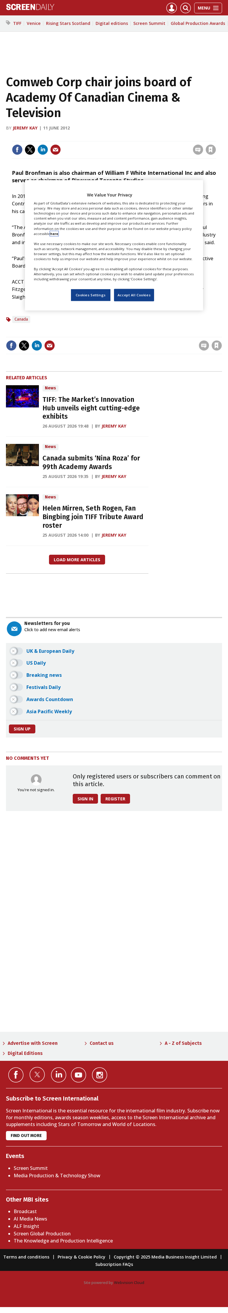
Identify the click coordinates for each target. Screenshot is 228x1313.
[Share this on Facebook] (17, 149)
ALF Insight (26, 1226)
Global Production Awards (198, 23)
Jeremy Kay (25, 128)
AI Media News (30, 1219)
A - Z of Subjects (183, 1043)
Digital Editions (25, 1053)
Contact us (102, 1043)
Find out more (26, 1135)
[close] (215, 137)
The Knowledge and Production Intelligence (63, 1240)
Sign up (22, 729)
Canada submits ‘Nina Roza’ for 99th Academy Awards (91, 462)
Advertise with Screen (33, 1043)
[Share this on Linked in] (42, 149)
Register (115, 799)
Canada (21, 319)
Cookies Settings (91, 295)
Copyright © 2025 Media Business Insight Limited (165, 1257)
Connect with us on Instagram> (99, 1074)
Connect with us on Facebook (15, 1074)
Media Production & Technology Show (57, 1175)
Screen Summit (149, 23)
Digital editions (112, 23)
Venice (34, 23)
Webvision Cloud (129, 1282)
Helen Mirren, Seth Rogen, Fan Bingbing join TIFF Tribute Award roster (92, 517)
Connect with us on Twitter (37, 1074)
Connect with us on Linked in (58, 1074)
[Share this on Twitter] (30, 149)
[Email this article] (55, 149)
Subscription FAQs (114, 1264)
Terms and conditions (26, 1257)
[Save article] (210, 149)
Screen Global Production (42, 1233)
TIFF (17, 23)
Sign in (133, 137)
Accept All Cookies (134, 295)
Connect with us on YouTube (78, 1074)
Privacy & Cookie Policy (81, 1257)
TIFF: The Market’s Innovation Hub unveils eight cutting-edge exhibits (91, 408)
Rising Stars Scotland (68, 23)
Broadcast (25, 1211)
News (50, 388)
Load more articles (77, 559)
